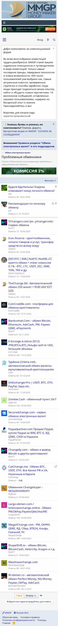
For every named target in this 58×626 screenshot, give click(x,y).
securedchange (15, 419)
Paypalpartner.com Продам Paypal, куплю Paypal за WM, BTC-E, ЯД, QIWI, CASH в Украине (31, 432)
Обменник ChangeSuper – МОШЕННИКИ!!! (25, 489)
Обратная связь (10, 617)
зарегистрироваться (16, 115)
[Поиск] (54, 40)
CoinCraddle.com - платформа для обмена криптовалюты (30, 305)
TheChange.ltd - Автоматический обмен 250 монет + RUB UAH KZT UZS (30, 287)
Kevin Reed (13, 389)
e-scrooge (12, 352)
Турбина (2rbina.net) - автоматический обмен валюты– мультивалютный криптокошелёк (31, 365)
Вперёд (30, 595)
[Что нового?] (48, 40)
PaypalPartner (14, 439)
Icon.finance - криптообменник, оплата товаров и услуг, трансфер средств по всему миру (30, 242)
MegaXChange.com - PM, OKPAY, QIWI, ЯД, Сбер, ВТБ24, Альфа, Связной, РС (29, 528)
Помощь (41, 620)
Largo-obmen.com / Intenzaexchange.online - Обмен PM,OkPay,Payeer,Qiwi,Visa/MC (29, 507)
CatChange (13, 477)
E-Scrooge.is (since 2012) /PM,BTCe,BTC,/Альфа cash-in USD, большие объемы (30, 345)
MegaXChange (15, 535)
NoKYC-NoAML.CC (16, 273)
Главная (6, 623)
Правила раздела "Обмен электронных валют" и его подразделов (28, 144)
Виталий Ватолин (16, 585)
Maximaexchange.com (23, 562)
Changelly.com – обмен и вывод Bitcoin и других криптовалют (29, 451)
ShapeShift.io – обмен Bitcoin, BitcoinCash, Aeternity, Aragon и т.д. (31, 547)
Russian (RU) (22, 612)
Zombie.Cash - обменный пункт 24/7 (32, 399)
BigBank (12, 494)
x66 (10, 193)
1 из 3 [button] (19, 595)
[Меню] (29, 22)
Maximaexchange (16, 565)
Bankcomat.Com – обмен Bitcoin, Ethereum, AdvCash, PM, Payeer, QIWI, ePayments (29, 324)
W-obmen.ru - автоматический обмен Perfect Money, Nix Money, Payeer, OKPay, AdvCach (30, 578)
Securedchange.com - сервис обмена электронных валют (27, 414)
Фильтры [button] (49, 180)
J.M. (10, 210)
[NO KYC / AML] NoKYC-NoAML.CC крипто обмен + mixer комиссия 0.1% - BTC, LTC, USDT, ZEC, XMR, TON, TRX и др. (30, 264)
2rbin (10, 372)
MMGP (7, 612)
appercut (12, 402)
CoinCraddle (13, 310)
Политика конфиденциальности (18, 620)
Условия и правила (30, 617)
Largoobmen (14, 514)
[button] (4, 40)
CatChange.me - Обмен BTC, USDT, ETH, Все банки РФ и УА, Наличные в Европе (28, 470)
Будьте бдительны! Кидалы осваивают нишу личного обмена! (31, 188)
